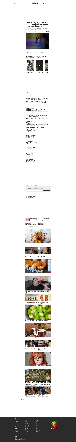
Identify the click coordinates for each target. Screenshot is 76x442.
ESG (25, 424)
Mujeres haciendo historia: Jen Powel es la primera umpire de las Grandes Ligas (39, 110)
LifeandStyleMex (57, 436)
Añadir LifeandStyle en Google (39, 31)
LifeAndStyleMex (61, 436)
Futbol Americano (17, 424)
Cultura (37, 423)
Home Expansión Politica (18, 429)
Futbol (15, 423)
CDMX (26, 421)
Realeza (37, 420)
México (26, 420)
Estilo (18, 7)
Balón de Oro (31, 183)
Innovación (26, 428)
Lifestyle (16, 426)
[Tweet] (46, 31)
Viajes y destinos (38, 430)
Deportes (35, 7)
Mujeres (16, 433)
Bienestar (37, 431)
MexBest (37, 428)
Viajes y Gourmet (57, 7)
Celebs (37, 426)
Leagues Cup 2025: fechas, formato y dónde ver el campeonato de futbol (39, 125)
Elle (36, 424)
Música (49, 7)
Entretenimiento (26, 7)
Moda (36, 421)
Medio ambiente (27, 425)
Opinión (26, 429)
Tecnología (16, 431)
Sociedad (26, 423)
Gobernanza (26, 426)
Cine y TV (42, 7)
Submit (46, 190)
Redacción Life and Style (31, 196)
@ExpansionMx (31, 197)
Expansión (15, 428)
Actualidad (26, 431)
